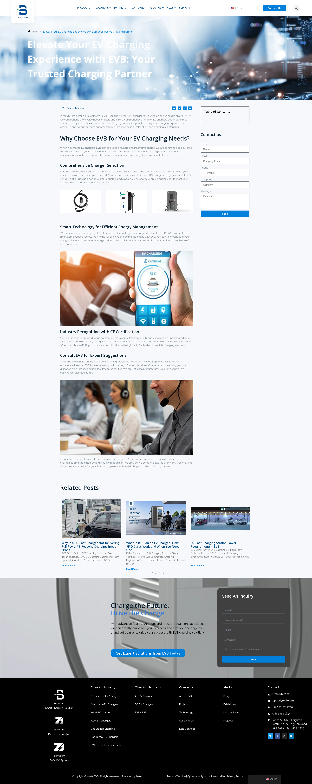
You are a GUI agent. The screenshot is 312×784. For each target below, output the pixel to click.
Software (137, 8)
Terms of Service (176, 776)
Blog (226, 696)
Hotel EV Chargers (101, 712)
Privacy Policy (235, 776)
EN (236, 8)
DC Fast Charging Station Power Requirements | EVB (213, 544)
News (170, 8)
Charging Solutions (148, 687)
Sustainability (186, 720)
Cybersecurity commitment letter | (206, 776)
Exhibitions (229, 704)
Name (204, 144)
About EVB (185, 696)
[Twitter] (270, 736)
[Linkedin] (291, 736)
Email (204, 156)
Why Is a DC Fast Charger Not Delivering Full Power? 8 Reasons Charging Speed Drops (90, 546)
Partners (120, 8)
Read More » (68, 566)
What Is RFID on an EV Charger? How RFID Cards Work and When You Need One (153, 546)
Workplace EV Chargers (104, 704)
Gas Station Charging (103, 728)
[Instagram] (284, 736)
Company (206, 179)
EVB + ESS (140, 712)
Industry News (231, 712)
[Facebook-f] (277, 736)
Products (83, 8)
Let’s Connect (187, 728)
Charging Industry (103, 687)
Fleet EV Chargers (101, 720)
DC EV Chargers (144, 704)
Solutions (102, 8)
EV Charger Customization (106, 745)
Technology (186, 712)
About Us (155, 8)
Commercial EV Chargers (105, 696)
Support (184, 8)
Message (206, 191)
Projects (183, 704)
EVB (190, 115)
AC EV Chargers (144, 696)
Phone (204, 167)
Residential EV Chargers (104, 736)
